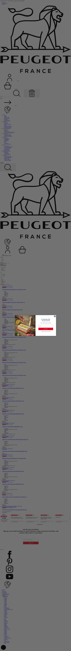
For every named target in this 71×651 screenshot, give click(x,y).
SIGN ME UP (46, 328)
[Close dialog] (55, 316)
